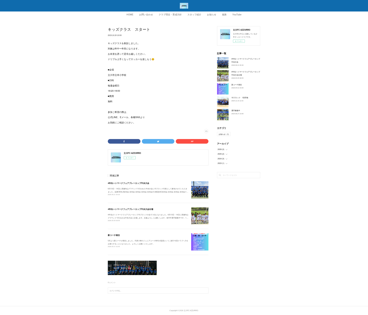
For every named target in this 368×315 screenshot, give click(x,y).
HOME (129, 14)
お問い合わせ (146, 14)
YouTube (236, 14)
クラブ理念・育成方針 (170, 14)
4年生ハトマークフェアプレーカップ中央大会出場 (130, 209)
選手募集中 (235, 110)
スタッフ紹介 (194, 14)
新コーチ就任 (114, 235)
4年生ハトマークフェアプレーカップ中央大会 (128, 183)
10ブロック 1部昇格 (239, 97)
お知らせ (211, 14)
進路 (224, 14)
